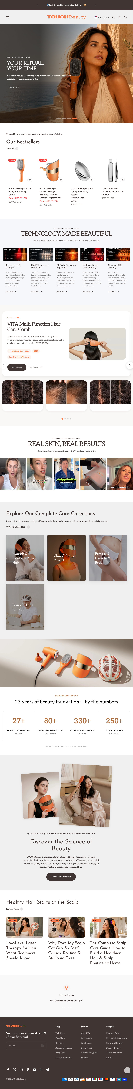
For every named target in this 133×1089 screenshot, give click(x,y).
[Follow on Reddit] (47, 1069)
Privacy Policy (113, 1048)
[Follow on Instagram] (21, 1069)
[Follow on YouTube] (34, 1069)
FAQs (108, 1058)
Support (85, 1058)
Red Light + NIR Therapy (12, 266)
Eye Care (59, 1043)
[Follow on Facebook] (8, 1069)
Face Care (60, 1038)
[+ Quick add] (29, 180)
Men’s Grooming (63, 1058)
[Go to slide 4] (74, 118)
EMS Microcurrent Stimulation (40, 266)
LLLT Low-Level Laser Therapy (90, 266)
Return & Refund (114, 1043)
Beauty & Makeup (63, 1048)
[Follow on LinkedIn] (41, 1069)
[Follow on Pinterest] (28, 1069)
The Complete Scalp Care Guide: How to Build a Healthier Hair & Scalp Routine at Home (108, 953)
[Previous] (37, 5)
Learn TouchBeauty (61, 877)
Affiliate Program (89, 1053)
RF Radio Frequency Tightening (66, 266)
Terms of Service (114, 1053)
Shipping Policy (113, 1033)
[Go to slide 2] (64, 118)
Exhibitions (86, 1043)
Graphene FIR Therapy (114, 266)
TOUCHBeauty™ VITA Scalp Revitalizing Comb (20, 191)
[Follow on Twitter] (14, 1069)
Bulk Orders (86, 1038)
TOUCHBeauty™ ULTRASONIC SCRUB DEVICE (112, 191)
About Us (85, 1033)
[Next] (95, 5)
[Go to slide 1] (58, 118)
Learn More (16, 367)
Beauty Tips (86, 1048)
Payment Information (116, 1038)
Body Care (60, 1053)
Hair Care (60, 1033)
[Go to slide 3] (69, 118)
